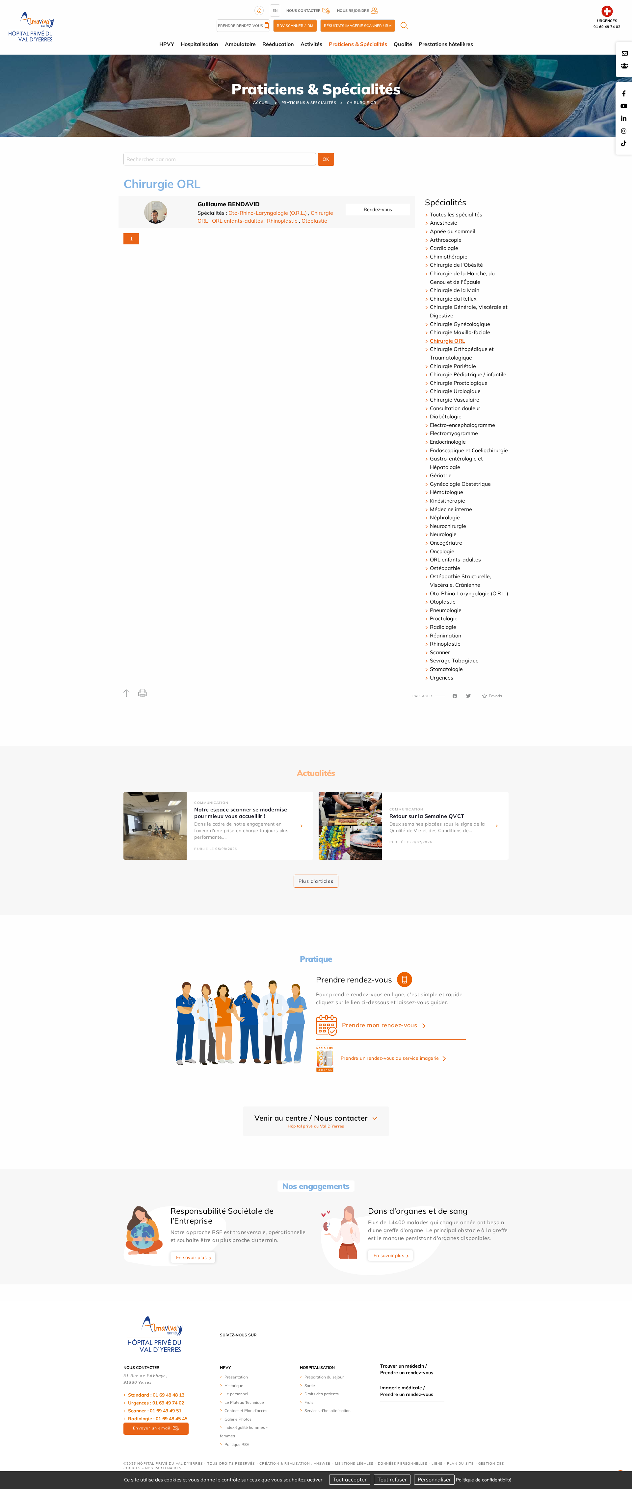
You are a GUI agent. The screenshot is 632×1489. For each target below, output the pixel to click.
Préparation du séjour (324, 1377)
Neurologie (443, 534)
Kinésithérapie (447, 500)
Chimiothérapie (448, 256)
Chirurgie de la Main (454, 290)
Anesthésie (443, 222)
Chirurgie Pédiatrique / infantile (468, 374)
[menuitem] (244, 1377)
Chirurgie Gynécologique (460, 324)
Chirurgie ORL (363, 102)
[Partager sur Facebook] (455, 696)
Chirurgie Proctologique (458, 383)
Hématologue (446, 492)
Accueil (262, 102)
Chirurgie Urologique (455, 391)
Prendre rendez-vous (240, 25)
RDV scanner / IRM (295, 25)
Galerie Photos (237, 1419)
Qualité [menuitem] (403, 44)
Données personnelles (402, 1463)
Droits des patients (321, 1393)
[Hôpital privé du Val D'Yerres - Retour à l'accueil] (31, 26)
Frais (308, 1402)
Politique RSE (236, 1444)
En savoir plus (191, 1257)
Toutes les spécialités (456, 214)
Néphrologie (445, 517)
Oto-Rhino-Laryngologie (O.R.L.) (267, 213)
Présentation (236, 1377)
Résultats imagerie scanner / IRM (358, 25)
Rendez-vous (378, 209)
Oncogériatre (446, 542)
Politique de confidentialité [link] (484, 1480)
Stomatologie (446, 669)
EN (275, 10)
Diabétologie (445, 416)
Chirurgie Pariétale (453, 366)
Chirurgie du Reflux (453, 298)
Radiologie (443, 627)
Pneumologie (445, 610)
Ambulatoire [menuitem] (240, 44)
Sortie (309, 1385)
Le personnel (236, 1393)
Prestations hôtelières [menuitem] (446, 44)
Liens (437, 1463)
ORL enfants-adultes (237, 220)
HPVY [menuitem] (166, 44)
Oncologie (442, 551)
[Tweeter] (468, 696)
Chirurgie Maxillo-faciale (460, 332)
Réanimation (445, 635)
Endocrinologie (448, 441)
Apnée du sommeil (452, 231)
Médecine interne (451, 509)
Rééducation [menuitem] (278, 44)
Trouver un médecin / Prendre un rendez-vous (406, 1369)
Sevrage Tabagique (454, 660)
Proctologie (444, 618)
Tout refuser (392, 1479)
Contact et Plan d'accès (245, 1410)
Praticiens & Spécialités (308, 102)
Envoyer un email (152, 1428)
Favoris (495, 695)
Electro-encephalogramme (462, 425)
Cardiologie (444, 248)
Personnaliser (434, 1479)
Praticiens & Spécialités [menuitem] (358, 44)
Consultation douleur (455, 408)
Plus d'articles (316, 881)
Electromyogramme (454, 433)
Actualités (316, 773)
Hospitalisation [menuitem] (199, 44)
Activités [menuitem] (311, 44)
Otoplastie (314, 220)
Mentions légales (354, 1463)
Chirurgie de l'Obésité (456, 264)
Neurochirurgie (448, 526)
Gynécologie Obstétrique (460, 484)
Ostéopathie (445, 568)
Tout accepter (350, 1479)
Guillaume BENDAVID (229, 204)
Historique (233, 1385)
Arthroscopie (445, 239)
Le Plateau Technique (244, 1402)
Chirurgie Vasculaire (454, 399)
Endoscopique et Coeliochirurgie (469, 450)
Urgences (441, 677)
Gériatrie (441, 475)
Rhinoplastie (282, 220)
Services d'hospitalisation (327, 1410)
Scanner (440, 652)
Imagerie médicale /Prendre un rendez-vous (406, 1391)
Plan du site (460, 1463)
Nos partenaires (163, 1468)
